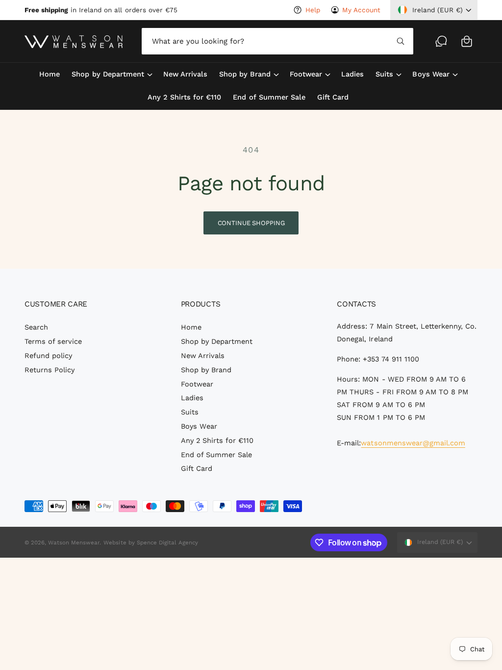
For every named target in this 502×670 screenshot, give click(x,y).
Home (191, 327)
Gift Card (196, 468)
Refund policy (48, 356)
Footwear (197, 384)
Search (36, 327)
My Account (361, 10)
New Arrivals (203, 356)
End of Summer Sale (216, 455)
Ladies (192, 398)
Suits (190, 412)
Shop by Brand (206, 370)
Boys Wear (199, 426)
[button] (466, 41)
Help (312, 10)
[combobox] (277, 41)
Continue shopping (251, 223)
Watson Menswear (74, 542)
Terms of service (53, 341)
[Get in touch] (441, 41)
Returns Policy (50, 370)
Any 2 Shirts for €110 (217, 441)
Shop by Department (216, 341)
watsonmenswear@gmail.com (413, 443)
